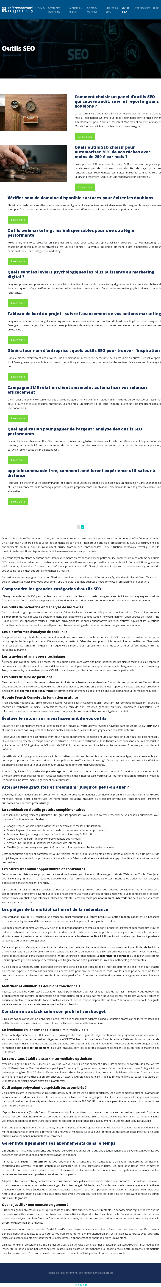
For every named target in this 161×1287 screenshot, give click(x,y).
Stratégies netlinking (54, 9)
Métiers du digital (75, 9)
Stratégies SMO (112, 9)
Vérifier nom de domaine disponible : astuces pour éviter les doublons (80, 197)
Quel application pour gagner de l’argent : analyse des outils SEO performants (75, 431)
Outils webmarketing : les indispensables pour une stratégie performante (71, 233)
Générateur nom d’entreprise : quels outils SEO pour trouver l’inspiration (84, 350)
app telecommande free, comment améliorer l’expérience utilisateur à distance (81, 473)
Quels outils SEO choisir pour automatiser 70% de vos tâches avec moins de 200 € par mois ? (113, 151)
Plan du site (80, 1285)
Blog (156, 8)
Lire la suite (85, 136)
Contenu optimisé (92, 9)
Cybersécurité (142, 8)
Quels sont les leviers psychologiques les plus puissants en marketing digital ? (81, 274)
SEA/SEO (40, 8)
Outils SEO (125, 9)
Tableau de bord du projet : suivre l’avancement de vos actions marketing (84, 313)
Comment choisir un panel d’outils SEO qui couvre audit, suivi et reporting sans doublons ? (117, 101)
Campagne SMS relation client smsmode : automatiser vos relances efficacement (78, 390)
